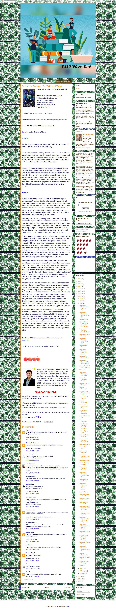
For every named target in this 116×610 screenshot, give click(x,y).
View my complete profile (83, 147)
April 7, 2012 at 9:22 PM (32, 549)
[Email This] (45, 422)
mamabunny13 (30, 454)
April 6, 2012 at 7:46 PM (32, 506)
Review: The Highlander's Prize (83, 406)
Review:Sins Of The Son (83, 397)
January (82, 573)
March (82, 568)
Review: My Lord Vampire (84, 463)
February (82, 571)
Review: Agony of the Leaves (84, 498)
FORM (38, 417)
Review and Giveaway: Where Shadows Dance (83, 486)
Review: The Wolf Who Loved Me (84, 366)
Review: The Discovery (83, 451)
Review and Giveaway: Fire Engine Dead (84, 513)
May (81, 300)
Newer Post (25, 587)
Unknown (28, 510)
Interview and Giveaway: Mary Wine (83, 412)
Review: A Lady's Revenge (84, 435)
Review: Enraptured (83, 420)
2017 (80, 283)
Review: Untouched (83, 401)
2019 (80, 278)
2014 (80, 291)
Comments (81, 594)
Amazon (32, 119)
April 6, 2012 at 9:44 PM (32, 519)
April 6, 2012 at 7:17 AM (32, 450)
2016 (80, 286)
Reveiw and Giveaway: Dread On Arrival (83, 352)
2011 (79, 576)
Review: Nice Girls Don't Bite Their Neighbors (84, 508)
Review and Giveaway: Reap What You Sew (84, 315)
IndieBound (63, 119)
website (44, 126)
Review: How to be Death (83, 503)
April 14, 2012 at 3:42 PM (32, 576)
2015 (80, 288)
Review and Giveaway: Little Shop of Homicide (84, 526)
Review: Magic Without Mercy (84, 357)
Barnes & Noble (41, 119)
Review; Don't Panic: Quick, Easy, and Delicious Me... (84, 324)
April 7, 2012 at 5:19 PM (32, 528)
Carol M (28, 572)
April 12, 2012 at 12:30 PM (33, 568)
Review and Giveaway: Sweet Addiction (84, 468)
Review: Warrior (84, 319)
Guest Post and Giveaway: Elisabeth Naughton (83, 426)
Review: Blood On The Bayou (84, 335)
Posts (80, 591)
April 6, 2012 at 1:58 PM (32, 480)
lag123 (28, 430)
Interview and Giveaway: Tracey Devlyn (84, 440)
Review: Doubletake (83, 554)
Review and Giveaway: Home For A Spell (83, 341)
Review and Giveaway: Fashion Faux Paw (84, 474)
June (81, 298)
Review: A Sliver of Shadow (84, 543)
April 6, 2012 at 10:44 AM (32, 473)
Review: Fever (83, 492)
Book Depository (52, 119)
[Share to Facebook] (50, 422)
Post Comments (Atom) (50, 593)
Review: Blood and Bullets (83, 480)
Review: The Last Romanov (84, 384)
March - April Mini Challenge (84, 562)
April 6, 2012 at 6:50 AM (32, 439)
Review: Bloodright (83, 388)
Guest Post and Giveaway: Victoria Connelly (83, 538)
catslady (28, 532)
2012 (80, 296)
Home (47, 587)
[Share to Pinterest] (52, 422)
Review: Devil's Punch (83, 346)
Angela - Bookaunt (31, 443)
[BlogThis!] (47, 422)
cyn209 (28, 484)
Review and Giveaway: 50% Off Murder (84, 456)
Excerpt (24, 132)
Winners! (82, 370)
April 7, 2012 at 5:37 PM (32, 541)
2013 (80, 293)
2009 (80, 581)
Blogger (67, 606)
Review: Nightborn (84, 444)
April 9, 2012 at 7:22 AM (32, 560)
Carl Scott (29, 463)
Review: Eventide (84, 460)
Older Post (67, 587)
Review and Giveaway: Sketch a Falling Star (84, 549)
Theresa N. (29, 553)
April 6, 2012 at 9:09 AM (32, 460)
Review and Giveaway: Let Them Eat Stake (84, 308)
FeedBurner (89, 211)
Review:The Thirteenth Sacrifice (83, 379)
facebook (51, 126)
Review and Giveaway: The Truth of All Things (84, 519)
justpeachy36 (89, 134)
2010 (80, 579)
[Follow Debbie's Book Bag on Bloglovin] (84, 224)
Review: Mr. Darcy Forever (84, 532)
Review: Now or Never (83, 447)
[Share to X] (49, 422)
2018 (80, 281)
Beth (27, 564)
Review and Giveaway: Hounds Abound (84, 330)
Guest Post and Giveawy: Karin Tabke (84, 393)
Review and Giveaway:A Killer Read (83, 374)
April (81, 303)
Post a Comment (28, 579)
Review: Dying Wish (83, 431)
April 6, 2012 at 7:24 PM (32, 493)
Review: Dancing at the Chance (84, 494)
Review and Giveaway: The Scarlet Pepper (84, 362)
